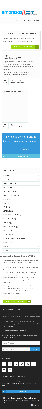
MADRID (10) (7, 176)
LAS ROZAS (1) (7, 243)
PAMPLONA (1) (7, 231)
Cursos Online (8, 58)
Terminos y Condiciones (15, 400)
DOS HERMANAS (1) (9, 219)
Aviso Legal (27, 400)
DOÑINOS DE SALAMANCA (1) (12, 215)
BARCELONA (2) (8, 187)
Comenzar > (10, 326)
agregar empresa (8, 265)
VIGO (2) (6, 179)
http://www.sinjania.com (20, 75)
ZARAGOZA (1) (8, 235)
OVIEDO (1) (6, 207)
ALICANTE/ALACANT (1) (11, 195)
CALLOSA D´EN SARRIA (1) (11, 191)
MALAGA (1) (7, 199)
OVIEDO (18, 58)
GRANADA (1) (7, 246)
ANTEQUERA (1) (8, 211)
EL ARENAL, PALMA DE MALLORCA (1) (14, 239)
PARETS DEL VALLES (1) (10, 227)
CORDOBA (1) (7, 223)
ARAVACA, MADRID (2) (10, 183)
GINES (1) (6, 203)
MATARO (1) (7, 250)
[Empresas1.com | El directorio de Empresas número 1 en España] (19, 12)
